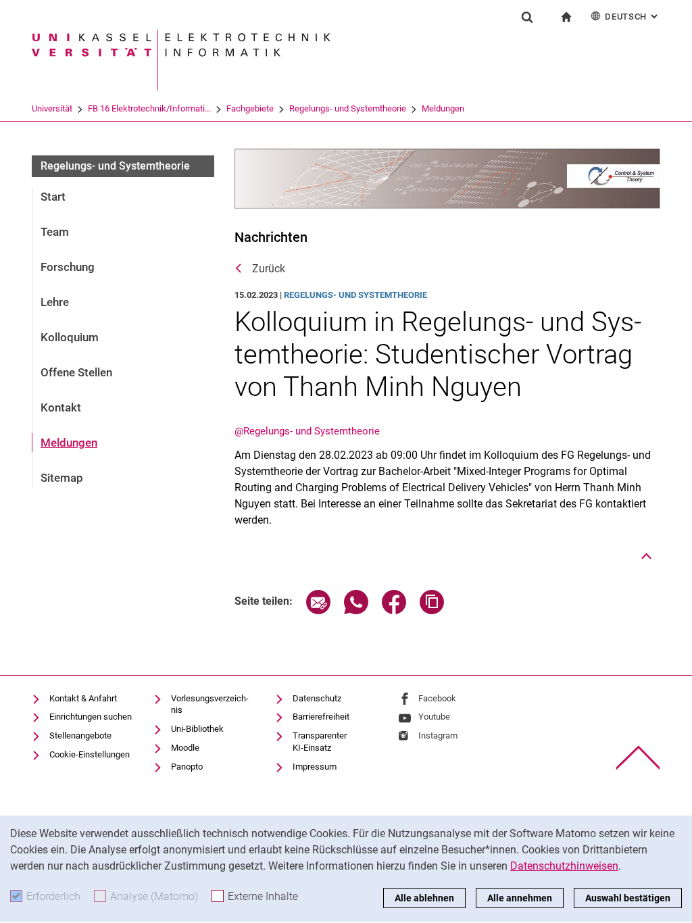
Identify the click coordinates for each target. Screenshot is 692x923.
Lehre (55, 302)
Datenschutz (317, 698)
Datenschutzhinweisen (564, 865)
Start (53, 196)
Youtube (434, 717)
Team (55, 232)
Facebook (437, 698)
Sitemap (62, 477)
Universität (52, 108)
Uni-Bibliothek (197, 729)
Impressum (315, 767)
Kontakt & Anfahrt (83, 698)
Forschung (68, 267)
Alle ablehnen (424, 898)
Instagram (438, 735)
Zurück (268, 268)
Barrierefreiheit (321, 717)
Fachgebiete (250, 108)
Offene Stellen (76, 372)
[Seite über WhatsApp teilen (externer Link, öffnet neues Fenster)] (356, 610)
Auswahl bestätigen (627, 898)
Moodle (185, 748)
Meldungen (443, 108)
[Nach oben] (646, 556)
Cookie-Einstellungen (89, 754)
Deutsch (632, 16)
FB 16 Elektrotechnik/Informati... (149, 108)
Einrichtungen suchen (90, 717)
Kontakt (61, 407)
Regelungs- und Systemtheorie (347, 108)
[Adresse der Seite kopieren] (432, 610)
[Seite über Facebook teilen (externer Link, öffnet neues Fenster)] (394, 610)
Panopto (187, 767)
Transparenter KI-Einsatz (320, 741)
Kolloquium (70, 337)
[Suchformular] (527, 17)
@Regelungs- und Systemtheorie (307, 431)
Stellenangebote (80, 735)
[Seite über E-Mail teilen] (318, 610)
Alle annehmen (519, 898)
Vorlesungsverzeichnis (210, 704)
